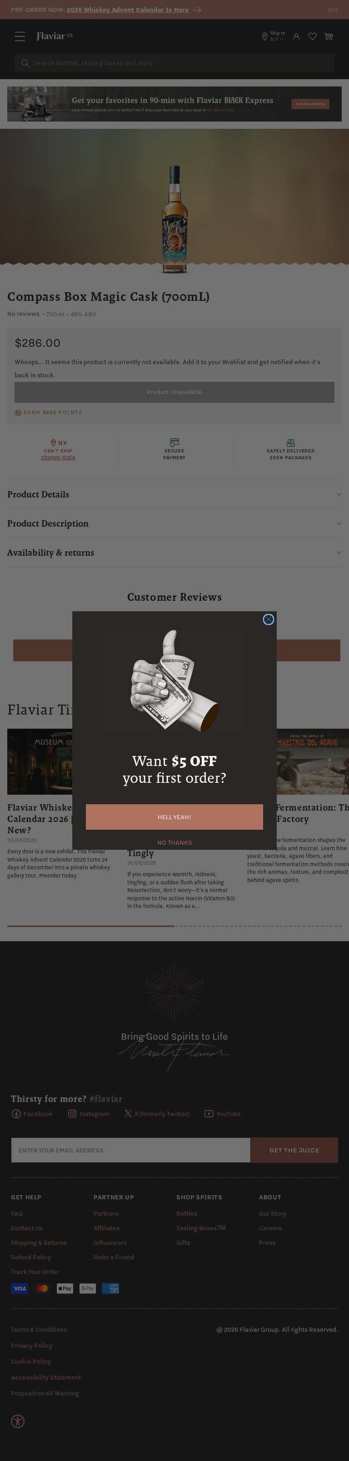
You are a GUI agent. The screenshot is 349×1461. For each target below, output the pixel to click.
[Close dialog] (268, 619)
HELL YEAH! (174, 817)
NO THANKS (174, 841)
